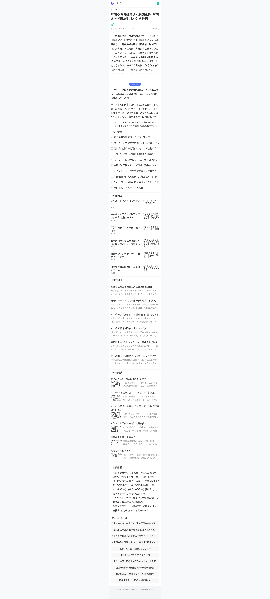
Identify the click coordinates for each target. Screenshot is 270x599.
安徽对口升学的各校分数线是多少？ (129, 423)
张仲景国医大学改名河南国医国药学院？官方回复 (136, 143)
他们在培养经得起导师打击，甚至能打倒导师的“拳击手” (136, 148)
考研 (117, 9)
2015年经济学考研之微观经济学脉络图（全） (135, 489)
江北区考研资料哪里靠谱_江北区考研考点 (137, 122)
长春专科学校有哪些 (121, 451)
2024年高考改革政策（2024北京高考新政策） (134, 392)
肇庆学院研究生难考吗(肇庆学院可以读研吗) (135, 477)
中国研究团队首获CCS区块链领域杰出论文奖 (136, 165)
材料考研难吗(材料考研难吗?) (128, 502)
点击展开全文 (135, 84)
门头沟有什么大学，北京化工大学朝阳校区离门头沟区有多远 (143, 498)
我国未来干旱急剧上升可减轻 (128, 188)
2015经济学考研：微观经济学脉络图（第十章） (137, 485)
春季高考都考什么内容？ (123, 437)
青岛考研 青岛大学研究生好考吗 (129, 493)
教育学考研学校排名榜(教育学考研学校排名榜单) (137, 506)
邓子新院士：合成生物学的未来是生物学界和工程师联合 (136, 171)
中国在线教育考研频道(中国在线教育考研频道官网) (141, 126)
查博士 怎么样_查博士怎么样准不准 (130, 510)
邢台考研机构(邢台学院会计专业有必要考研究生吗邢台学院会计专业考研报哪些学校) (155, 472)
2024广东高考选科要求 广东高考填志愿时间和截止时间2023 (135, 408)
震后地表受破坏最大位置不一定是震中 (133, 137)
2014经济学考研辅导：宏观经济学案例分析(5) (136, 481)
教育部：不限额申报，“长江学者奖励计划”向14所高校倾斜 (136, 159)
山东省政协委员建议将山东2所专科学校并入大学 (136, 154)
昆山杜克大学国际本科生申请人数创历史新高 (136, 182)
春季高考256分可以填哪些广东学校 (128, 379)
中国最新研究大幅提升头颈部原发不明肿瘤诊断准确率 (136, 176)
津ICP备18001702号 (145, 589)
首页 (112, 9)
